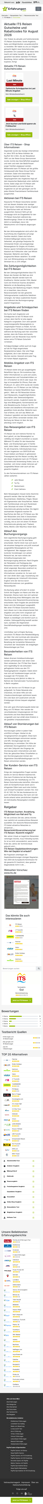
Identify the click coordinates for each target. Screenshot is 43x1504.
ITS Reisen (7, 17)
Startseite (5, 15)
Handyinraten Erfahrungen (19, 1444)
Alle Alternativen (12, 1407)
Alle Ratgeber (11, 1414)
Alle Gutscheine (11, 1409)
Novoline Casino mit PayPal (19, 1460)
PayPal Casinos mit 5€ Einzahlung (21, 1458)
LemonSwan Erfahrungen (18, 1439)
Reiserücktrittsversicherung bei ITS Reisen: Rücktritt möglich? (19, 831)
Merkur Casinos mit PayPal (19, 1463)
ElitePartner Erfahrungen (18, 1421)
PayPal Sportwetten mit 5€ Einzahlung (23, 1471)
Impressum (25, 1482)
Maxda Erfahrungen (17, 1441)
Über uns (34, 1482)
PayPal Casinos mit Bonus (19, 1450)
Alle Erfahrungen (12, 1402)
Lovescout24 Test (16, 1429)
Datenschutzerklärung (21, 1485)
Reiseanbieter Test (16, 15)
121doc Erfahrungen (17, 1434)
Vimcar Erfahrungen (17, 1436)
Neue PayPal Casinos (17, 1453)
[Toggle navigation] (38, 9)
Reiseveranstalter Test (31, 15)
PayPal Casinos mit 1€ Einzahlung (21, 1455)
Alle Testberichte (12, 1412)
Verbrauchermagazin (12, 1482)
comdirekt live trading (18, 1424)
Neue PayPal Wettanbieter (19, 1468)
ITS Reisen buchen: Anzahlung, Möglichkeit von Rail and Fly (19, 813)
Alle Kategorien (11, 1404)
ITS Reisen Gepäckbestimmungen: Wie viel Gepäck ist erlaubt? (21, 850)
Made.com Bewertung (17, 1426)
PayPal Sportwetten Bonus (19, 1465)
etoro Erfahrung (16, 1431)
